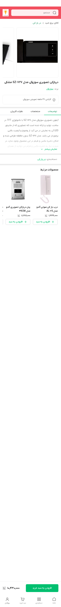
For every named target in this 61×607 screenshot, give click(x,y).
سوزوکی (49, 89)
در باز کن (37, 23)
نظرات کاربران (16, 111)
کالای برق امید (51, 23)
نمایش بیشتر (50, 149)
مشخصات (35, 111)
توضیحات (52, 111)
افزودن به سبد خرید (42, 588)
